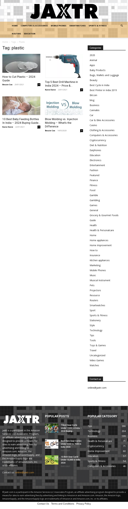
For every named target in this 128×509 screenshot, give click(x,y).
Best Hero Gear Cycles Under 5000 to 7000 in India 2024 (71, 444)
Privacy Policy (83, 503)
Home (15, 25)
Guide (93, 220)
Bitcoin (93, 95)
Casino (93, 125)
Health (93, 225)
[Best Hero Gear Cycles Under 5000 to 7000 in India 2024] (51, 444)
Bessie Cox (7, 84)
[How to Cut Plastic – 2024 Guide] (21, 63)
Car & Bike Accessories (102, 120)
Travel (93, 350)
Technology (96, 330)
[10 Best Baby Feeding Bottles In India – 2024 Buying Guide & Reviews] (21, 105)
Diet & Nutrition (98, 145)
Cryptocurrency (98, 140)
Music (93, 275)
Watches (94, 365)
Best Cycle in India (99, 85)
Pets (92, 285)
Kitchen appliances (100, 260)
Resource (95, 295)
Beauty (93, 80)
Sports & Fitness (98, 25)
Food (92, 190)
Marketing (95, 265)
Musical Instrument (100, 280)
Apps (92, 65)
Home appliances (99, 240)
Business (94, 105)
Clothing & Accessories (102, 130)
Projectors (95, 290)
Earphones (95, 150)
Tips (92, 335)
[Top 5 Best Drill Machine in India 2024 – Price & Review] (64, 66)
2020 (92, 55)
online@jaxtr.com (24, 472)
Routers (16, 33)
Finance (94, 180)
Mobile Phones (58, 25)
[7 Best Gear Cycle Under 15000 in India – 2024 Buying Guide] (51, 428)
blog (92, 100)
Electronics (95, 160)
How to (94, 250)
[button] (122, 25)
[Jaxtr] (64, 11)
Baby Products (98, 70)
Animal (93, 60)
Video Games (97, 360)
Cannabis (95, 110)
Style (92, 325)
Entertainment (97, 165)
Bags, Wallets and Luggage (104, 75)
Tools (93, 340)
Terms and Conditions (62, 503)
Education (29, 33)
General (94, 210)
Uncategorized (97, 355)
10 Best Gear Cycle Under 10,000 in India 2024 (70, 460)
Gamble (94, 195)
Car (91, 115)
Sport (93, 310)
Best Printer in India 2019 (103, 90)
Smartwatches (77, 25)
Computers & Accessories (34, 25)
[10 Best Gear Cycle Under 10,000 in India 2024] (51, 459)
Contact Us (43, 503)
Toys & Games (98, 345)
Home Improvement (101, 245)
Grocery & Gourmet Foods (104, 215)
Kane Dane (50, 89)
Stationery (95, 320)
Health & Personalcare (102, 230)
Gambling (95, 200)
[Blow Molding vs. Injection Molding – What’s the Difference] (64, 105)
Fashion (94, 170)
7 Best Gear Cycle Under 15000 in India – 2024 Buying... (71, 428)
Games (93, 205)
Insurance (95, 255)
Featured (94, 175)
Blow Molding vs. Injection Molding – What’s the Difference (61, 122)
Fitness (93, 185)
